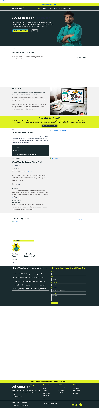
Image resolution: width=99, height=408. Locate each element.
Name (53, 276)
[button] (30, 147)
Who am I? (18, 147)
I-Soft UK (29, 172)
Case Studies (62, 8)
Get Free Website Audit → (49, 4)
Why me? (18, 151)
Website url (54, 287)
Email (52, 271)
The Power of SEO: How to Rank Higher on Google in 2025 (23, 255)
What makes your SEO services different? (29, 277)
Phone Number (55, 282)
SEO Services (53, 8)
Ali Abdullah (3, 1)
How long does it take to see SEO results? (30, 285)
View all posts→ (81, 219)
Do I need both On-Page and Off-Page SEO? (30, 281)
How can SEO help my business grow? (28, 274)
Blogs (70, 8)
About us (45, 8)
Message (53, 293)
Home (39, 8)
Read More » (15, 259)
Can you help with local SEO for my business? (31, 289)
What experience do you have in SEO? (27, 154)
